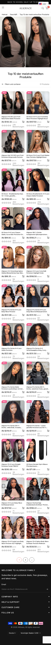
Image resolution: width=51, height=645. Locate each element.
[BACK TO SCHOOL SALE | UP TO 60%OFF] (26, 2)
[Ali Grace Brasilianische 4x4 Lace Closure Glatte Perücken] (37, 180)
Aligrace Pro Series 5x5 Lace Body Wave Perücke (11, 310)
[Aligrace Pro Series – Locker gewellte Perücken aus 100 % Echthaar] (37, 411)
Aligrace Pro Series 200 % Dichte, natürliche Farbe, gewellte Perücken (37, 388)
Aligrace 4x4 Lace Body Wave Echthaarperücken (12, 504)
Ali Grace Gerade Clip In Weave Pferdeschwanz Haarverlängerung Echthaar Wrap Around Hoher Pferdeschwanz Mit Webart (37, 465)
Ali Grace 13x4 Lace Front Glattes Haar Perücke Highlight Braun (37, 156)
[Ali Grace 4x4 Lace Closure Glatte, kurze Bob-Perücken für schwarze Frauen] (13, 218)
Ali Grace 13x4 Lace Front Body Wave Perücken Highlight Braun (37, 117)
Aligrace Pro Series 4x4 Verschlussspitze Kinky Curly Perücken (36, 349)
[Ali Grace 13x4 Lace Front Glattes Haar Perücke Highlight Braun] (37, 141)
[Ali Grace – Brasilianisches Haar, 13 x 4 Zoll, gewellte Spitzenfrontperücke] (13, 180)
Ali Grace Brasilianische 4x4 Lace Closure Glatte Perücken (37, 195)
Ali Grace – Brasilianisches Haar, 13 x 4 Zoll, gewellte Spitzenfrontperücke (12, 195)
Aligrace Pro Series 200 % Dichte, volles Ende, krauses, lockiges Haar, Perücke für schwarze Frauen (11, 427)
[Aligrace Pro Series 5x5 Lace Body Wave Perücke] (13, 295)
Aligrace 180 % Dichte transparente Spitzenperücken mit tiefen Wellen (36, 233)
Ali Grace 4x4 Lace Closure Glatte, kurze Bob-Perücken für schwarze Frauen (12, 233)
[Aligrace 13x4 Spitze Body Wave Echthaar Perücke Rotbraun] (37, 527)
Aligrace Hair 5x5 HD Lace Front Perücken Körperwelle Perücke (12, 156)
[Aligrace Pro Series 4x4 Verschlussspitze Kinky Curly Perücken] (37, 334)
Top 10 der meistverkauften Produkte (34, 14)
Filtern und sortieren (12, 84)
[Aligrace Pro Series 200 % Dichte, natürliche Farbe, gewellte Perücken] (37, 373)
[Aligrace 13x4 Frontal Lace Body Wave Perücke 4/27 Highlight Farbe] (13, 527)
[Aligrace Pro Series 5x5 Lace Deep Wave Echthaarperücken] (37, 295)
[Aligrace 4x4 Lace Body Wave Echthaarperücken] (13, 489)
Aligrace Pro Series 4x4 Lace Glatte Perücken (11, 349)
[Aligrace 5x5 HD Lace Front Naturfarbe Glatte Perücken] (13, 102)
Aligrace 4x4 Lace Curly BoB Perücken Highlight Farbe (36, 272)
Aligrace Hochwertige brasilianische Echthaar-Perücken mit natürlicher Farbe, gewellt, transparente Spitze (37, 504)
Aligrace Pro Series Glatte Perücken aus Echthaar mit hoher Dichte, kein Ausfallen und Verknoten (13, 388)
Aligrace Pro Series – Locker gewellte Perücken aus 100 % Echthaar (36, 427)
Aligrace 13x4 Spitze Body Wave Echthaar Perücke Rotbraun (37, 542)
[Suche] (43, 8)
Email (4, 584)
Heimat (4, 14)
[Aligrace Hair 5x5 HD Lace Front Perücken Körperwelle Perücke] (13, 141)
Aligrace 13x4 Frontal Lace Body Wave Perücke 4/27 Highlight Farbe (13, 542)
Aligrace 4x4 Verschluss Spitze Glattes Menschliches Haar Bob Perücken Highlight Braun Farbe (12, 272)
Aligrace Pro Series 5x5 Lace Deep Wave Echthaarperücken (36, 310)
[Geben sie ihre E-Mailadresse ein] (47, 589)
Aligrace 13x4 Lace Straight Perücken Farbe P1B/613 (11, 465)
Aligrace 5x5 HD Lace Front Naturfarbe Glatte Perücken (11, 117)
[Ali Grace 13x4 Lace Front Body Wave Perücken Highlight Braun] (37, 102)
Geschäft (13, 14)
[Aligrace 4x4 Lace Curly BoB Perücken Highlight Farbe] (37, 257)
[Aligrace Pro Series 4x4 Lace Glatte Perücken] (13, 334)
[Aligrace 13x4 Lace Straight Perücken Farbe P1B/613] (13, 450)
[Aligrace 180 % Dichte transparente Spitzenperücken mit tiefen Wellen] (37, 218)
